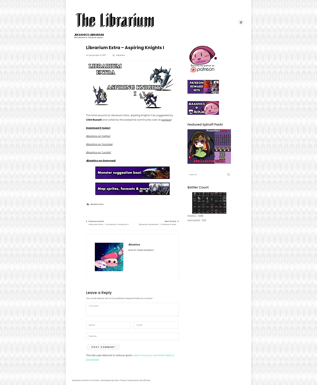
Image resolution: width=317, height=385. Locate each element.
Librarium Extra (97, 204)
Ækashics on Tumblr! (98, 152)
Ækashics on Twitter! (98, 136)
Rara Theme (121, 380)
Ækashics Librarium (89, 35)
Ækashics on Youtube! (99, 144)
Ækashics (120, 55)
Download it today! (98, 128)
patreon (166, 119)
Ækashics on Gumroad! (101, 160)
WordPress (145, 380)
